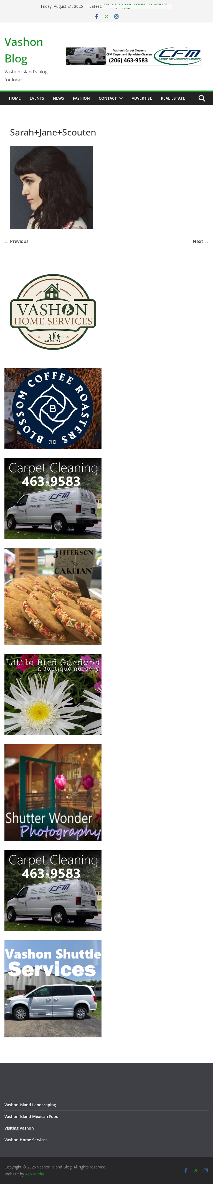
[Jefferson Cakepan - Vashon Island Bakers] (53, 551)
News (58, 98)
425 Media (34, 1174)
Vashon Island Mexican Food (31, 1116)
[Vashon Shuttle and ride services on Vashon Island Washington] (53, 943)
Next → (201, 241)
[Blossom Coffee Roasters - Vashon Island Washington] (53, 371)
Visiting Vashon (19, 1128)
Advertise (142, 98)
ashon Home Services (27, 1139)
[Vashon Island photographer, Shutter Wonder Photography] (53, 747)
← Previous (16, 241)
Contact (108, 98)
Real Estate (173, 98)
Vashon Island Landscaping (30, 1104)
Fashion (81, 98)
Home (15, 98)
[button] (120, 98)
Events (37, 98)
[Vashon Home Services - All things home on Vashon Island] (53, 265)
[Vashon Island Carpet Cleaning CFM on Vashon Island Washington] (53, 461)
